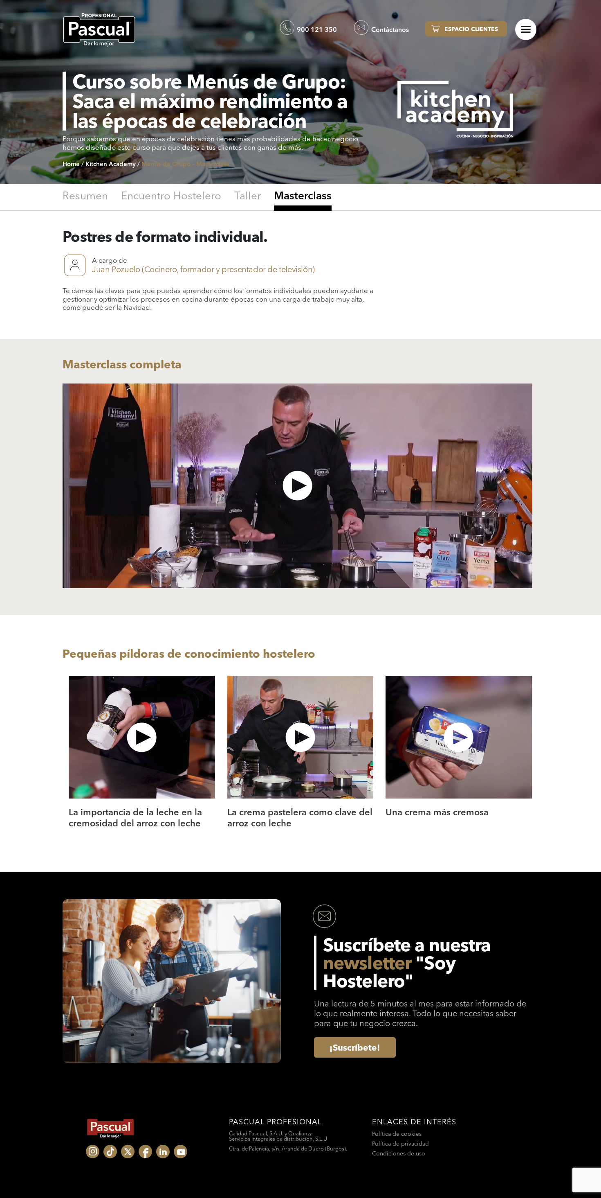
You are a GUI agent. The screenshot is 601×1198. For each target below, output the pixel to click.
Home (71, 164)
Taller (247, 196)
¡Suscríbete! (355, 1047)
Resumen (85, 196)
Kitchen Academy (110, 164)
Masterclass (303, 196)
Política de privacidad (400, 1143)
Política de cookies (397, 1134)
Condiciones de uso (398, 1153)
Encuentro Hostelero (171, 196)
